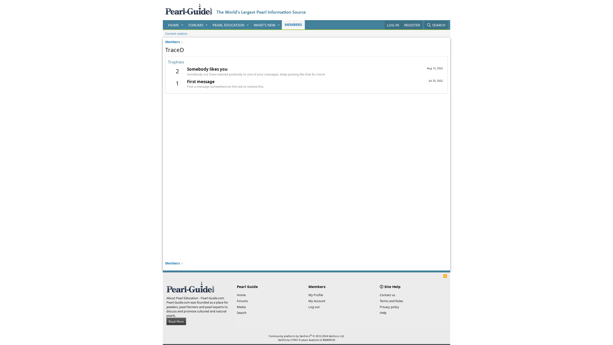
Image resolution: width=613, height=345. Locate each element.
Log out (314, 307)
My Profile (315, 295)
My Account (316, 301)
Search (241, 312)
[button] (182, 25)
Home (173, 25)
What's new (264, 25)
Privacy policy (389, 307)
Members (293, 24)
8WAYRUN (329, 340)
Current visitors (176, 33)
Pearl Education (228, 25)
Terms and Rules (391, 301)
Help (383, 312)
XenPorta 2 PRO (288, 340)
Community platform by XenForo (307, 336)
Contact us (387, 295)
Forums (195, 25)
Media (241, 307)
